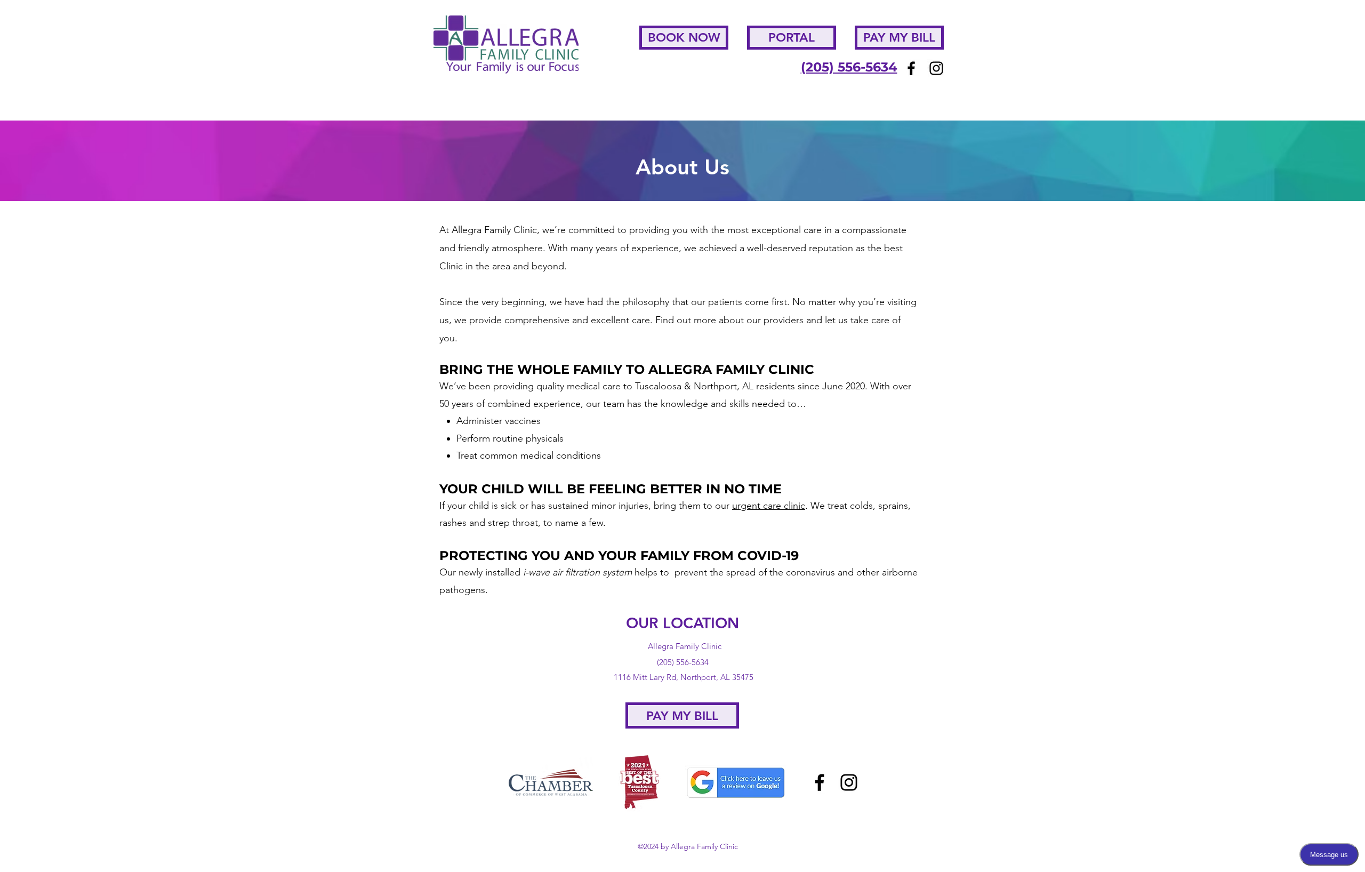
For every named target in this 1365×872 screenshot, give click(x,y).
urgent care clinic (768, 505)
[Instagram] (936, 68)
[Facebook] (911, 68)
